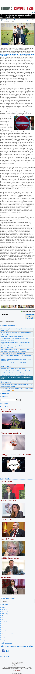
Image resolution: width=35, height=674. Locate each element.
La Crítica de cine (6, 624)
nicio (33, 12)
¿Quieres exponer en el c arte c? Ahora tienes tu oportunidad (16, 332)
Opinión (4, 632)
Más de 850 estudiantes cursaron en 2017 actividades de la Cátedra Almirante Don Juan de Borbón (16, 356)
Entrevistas (4, 478)
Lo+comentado (10, 598)
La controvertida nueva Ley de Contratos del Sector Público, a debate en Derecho (16, 365)
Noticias (4, 608)
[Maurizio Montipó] (9, 308)
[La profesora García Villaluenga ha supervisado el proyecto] (31, 308)
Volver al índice (7, 390)
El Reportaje (5, 614)
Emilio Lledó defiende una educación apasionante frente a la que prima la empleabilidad (16, 385)
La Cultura (4, 626)
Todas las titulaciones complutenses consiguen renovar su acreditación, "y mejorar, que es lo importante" (15, 335)
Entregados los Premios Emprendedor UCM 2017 (13, 363)
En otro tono (5, 616)
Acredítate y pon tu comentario (30, 316)
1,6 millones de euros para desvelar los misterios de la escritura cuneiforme (14, 381)
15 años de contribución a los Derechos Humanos (13, 368)
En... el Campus (6, 618)
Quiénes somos (6, 643)
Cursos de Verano (6, 612)
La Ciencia (4, 622)
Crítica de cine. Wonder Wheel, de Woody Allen (13, 353)
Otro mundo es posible (7, 634)
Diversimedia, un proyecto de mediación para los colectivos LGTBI (16, 378)
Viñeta (3, 640)
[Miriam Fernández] (14, 308)
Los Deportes (5, 630)
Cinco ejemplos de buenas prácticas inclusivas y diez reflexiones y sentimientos (14, 339)
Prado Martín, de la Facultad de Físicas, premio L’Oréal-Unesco (17, 371)
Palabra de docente (7, 636)
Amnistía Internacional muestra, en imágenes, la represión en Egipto (16, 343)
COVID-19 (4, 406)
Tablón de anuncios (7, 638)
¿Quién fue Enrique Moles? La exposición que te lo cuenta (15, 375)
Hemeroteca (5, 403)
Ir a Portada (4, 393)
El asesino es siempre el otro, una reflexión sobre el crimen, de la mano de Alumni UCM (17, 346)
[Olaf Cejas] (20, 308)
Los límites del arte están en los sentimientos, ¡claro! (14, 373)
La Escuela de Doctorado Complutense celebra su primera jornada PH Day (16, 360)
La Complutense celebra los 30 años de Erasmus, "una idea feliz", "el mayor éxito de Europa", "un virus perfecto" (16, 350)
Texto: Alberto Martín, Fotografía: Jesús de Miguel (15, 20)
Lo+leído (3, 598)
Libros (3, 628)
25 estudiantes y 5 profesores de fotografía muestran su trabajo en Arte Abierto (17, 329)
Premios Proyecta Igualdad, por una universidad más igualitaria (17, 388)
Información (17, 670)
